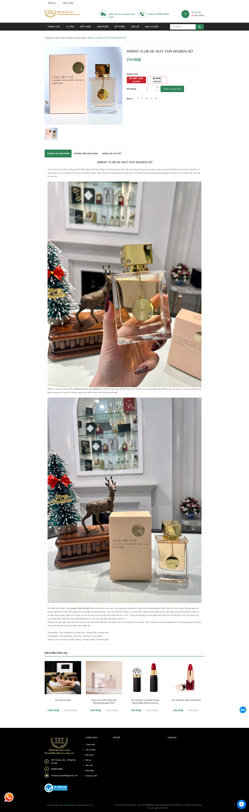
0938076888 (57, 769)
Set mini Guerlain (63, 700)
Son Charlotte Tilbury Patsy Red (186, 700)
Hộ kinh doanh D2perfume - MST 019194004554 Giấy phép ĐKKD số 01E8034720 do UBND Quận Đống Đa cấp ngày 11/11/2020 (157, 806)
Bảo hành (90, 755)
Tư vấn (70, 26)
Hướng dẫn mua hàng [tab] (86, 153)
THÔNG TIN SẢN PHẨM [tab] (58, 153)
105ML (157, 80)
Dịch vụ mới (151, 26)
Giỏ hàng (196, 12)
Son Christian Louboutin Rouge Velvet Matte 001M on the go (145, 701)
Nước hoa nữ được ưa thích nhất (70, 38)
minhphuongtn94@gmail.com (64, 775)
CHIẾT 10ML (137, 80)
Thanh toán (90, 744)
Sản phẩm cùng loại (56, 653)
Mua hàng (90, 770)
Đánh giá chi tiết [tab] (112, 153)
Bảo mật (89, 765)
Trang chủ (53, 26)
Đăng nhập (68, 3)
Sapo (91, 805)
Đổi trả (88, 760)
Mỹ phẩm (119, 26)
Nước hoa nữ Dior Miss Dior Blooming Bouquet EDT (104, 701)
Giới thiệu (85, 26)
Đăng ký (52, 3)
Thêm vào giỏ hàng (172, 89)
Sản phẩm (103, 26)
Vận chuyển (91, 750)
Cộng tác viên (91, 776)
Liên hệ (135, 26)
